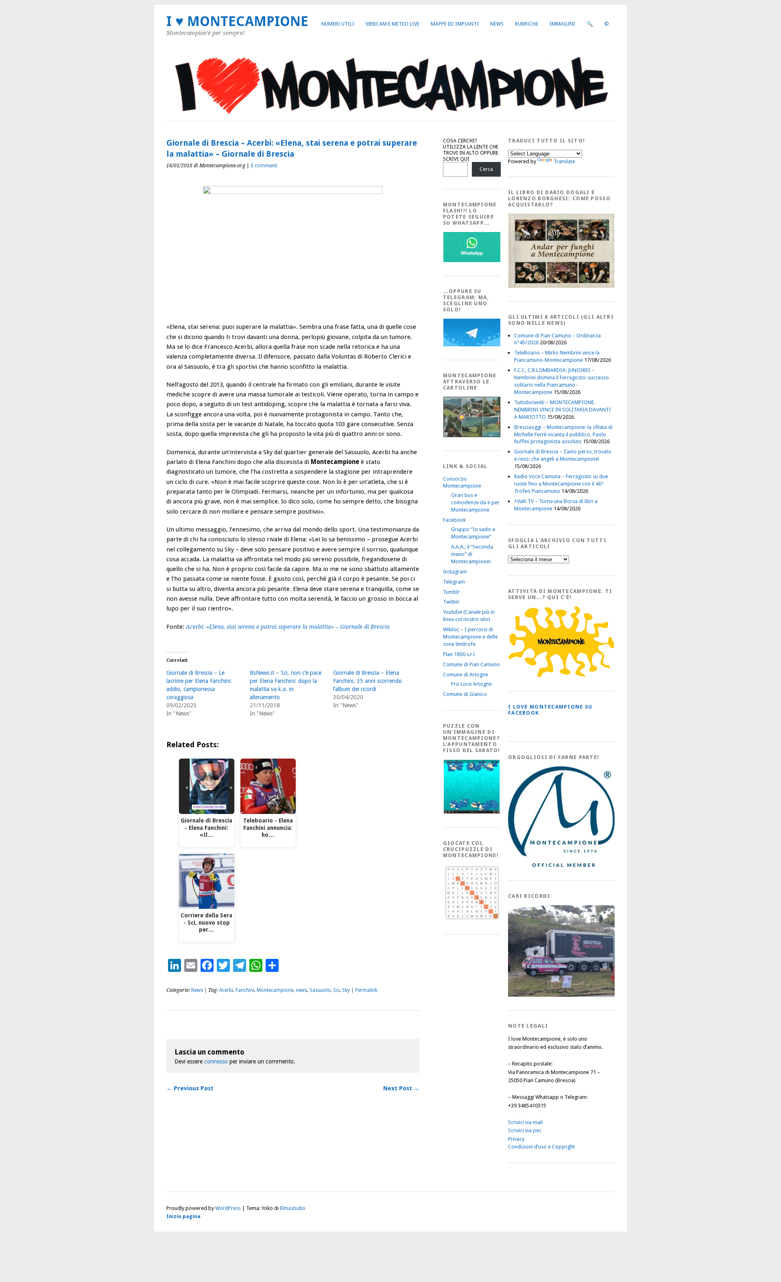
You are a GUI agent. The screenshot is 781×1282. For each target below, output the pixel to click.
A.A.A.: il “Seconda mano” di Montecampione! (472, 554)
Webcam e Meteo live (392, 24)
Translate (564, 161)
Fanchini (245, 990)
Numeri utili (337, 24)
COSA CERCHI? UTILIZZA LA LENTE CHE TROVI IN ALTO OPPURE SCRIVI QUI (470, 150)
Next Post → (401, 1088)
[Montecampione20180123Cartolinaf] (471, 435)
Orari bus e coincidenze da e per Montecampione (475, 502)
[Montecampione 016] (589, 995)
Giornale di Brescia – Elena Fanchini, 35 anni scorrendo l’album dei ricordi (367, 680)
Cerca (486, 169)
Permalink (366, 990)
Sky (346, 990)
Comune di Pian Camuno (471, 664)
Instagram (455, 572)
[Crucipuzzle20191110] (471, 919)
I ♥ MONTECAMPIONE (237, 21)
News (497, 24)
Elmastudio (292, 1208)
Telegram (454, 582)
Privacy (516, 1139)
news (301, 990)
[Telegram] (471, 344)
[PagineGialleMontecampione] (561, 676)
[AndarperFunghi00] (561, 286)
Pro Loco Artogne (471, 684)
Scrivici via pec (524, 1130)
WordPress (228, 1208)
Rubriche (526, 24)
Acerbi (226, 990)
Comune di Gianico (465, 694)
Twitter (451, 602)
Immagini (562, 24)
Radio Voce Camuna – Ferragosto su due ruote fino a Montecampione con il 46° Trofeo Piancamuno (561, 483)
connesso (216, 1061)
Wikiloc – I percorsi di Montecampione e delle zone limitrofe (470, 636)
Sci (336, 990)
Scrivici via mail (525, 1122)
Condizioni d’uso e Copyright (541, 1147)
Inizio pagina (183, 1216)
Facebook (454, 520)
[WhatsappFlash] (471, 260)
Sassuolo (320, 990)
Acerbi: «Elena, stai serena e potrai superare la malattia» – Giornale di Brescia (288, 626)
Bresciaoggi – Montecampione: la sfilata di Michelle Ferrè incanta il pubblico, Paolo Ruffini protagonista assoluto (563, 434)
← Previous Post (190, 1088)
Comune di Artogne (465, 675)
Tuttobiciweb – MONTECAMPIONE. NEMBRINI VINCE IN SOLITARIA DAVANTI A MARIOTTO (562, 409)
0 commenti (264, 165)
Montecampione (275, 990)
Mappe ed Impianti (455, 24)
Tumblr (451, 592)
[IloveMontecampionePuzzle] (471, 812)
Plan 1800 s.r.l (459, 654)
